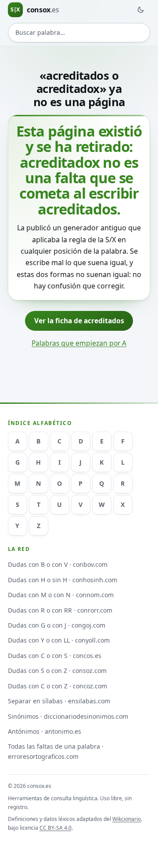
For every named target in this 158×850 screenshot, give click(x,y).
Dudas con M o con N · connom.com (61, 595)
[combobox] (79, 32)
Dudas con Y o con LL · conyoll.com (59, 640)
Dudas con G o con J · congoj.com (56, 625)
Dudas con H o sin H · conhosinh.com (62, 580)
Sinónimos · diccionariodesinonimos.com (68, 716)
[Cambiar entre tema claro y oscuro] (140, 9)
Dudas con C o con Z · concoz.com (57, 686)
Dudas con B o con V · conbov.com (58, 564)
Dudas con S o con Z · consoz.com (57, 670)
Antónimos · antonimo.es (44, 731)
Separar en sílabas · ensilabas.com (59, 701)
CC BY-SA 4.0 (56, 828)
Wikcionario (126, 819)
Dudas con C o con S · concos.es (54, 655)
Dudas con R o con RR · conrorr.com (60, 610)
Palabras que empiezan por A (79, 343)
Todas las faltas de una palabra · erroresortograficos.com (56, 751)
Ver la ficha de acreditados (79, 320)
